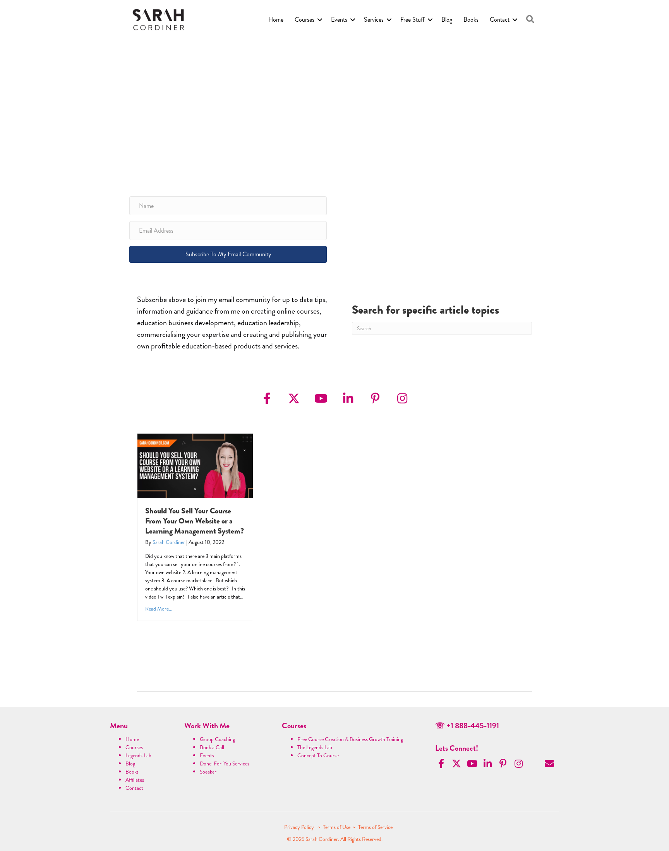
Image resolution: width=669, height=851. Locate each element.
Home (275, 19)
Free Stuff (412, 19)
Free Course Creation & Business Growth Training (350, 739)
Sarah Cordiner (169, 542)
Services (374, 19)
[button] (530, 19)
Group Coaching (217, 739)
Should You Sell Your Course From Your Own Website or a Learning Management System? (194, 521)
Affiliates (134, 780)
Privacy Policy (299, 827)
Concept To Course (318, 755)
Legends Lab (138, 755)
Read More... (158, 609)
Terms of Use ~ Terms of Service (358, 827)
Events (339, 19)
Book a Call (212, 747)
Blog (446, 19)
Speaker (208, 772)
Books (471, 19)
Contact (499, 19)
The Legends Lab (314, 747)
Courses (304, 19)
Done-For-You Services (224, 763)
